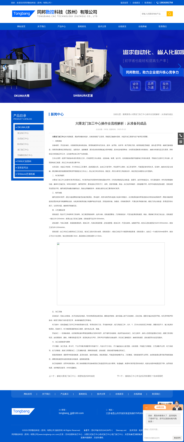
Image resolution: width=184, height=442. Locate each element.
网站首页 (21, 26)
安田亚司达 (22, 167)
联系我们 (148, 3)
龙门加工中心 (23, 150)
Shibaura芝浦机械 (26, 174)
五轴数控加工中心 (24, 155)
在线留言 (136, 3)
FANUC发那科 (24, 161)
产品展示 (64, 394)
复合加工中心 (23, 133)
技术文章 (102, 26)
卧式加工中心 (23, 144)
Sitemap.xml (121, 430)
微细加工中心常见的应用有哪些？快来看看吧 (144, 376)
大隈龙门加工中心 (58, 137)
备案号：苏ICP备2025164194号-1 (98, 430)
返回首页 (124, 3)
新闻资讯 (82, 26)
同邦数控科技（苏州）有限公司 (37, 3)
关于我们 (41, 26)
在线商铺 (142, 26)
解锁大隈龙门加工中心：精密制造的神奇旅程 (76, 376)
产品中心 (62, 26)
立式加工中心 (23, 138)
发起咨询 (177, 438)
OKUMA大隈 (23, 127)
